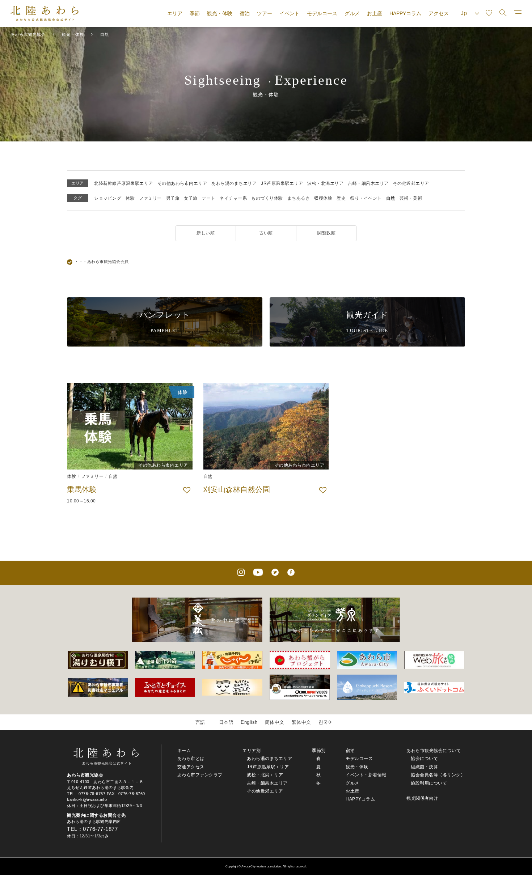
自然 (390, 198)
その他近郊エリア (411, 183)
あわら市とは (190, 758)
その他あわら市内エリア (182, 183)
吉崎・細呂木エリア (368, 183)
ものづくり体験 (267, 198)
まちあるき (298, 198)
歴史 (341, 198)
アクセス (438, 13)
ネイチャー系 (233, 198)
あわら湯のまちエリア (234, 183)
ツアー (264, 13)
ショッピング (107, 198)
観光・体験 (219, 13)
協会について (424, 758)
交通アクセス (190, 766)
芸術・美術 (411, 198)
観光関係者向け (422, 798)
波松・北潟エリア (325, 183)
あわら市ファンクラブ (200, 774)
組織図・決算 (424, 766)
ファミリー (150, 198)
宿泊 (245, 13)
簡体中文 (274, 722)
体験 (130, 198)
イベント (289, 13)
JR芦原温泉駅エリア (282, 183)
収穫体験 (323, 198)
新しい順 (206, 232)
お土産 (374, 13)
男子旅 (173, 198)
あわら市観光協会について (433, 750)
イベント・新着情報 (366, 774)
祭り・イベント (366, 198)
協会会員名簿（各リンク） (438, 774)
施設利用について (429, 783)
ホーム (184, 750)
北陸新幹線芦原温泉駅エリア (123, 183)
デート (209, 198)
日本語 (226, 722)
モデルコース (322, 13)
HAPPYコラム (405, 13)
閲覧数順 (326, 232)
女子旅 (191, 198)
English (249, 722)
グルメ (352, 13)
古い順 (266, 232)
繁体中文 (301, 722)
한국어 (325, 722)
